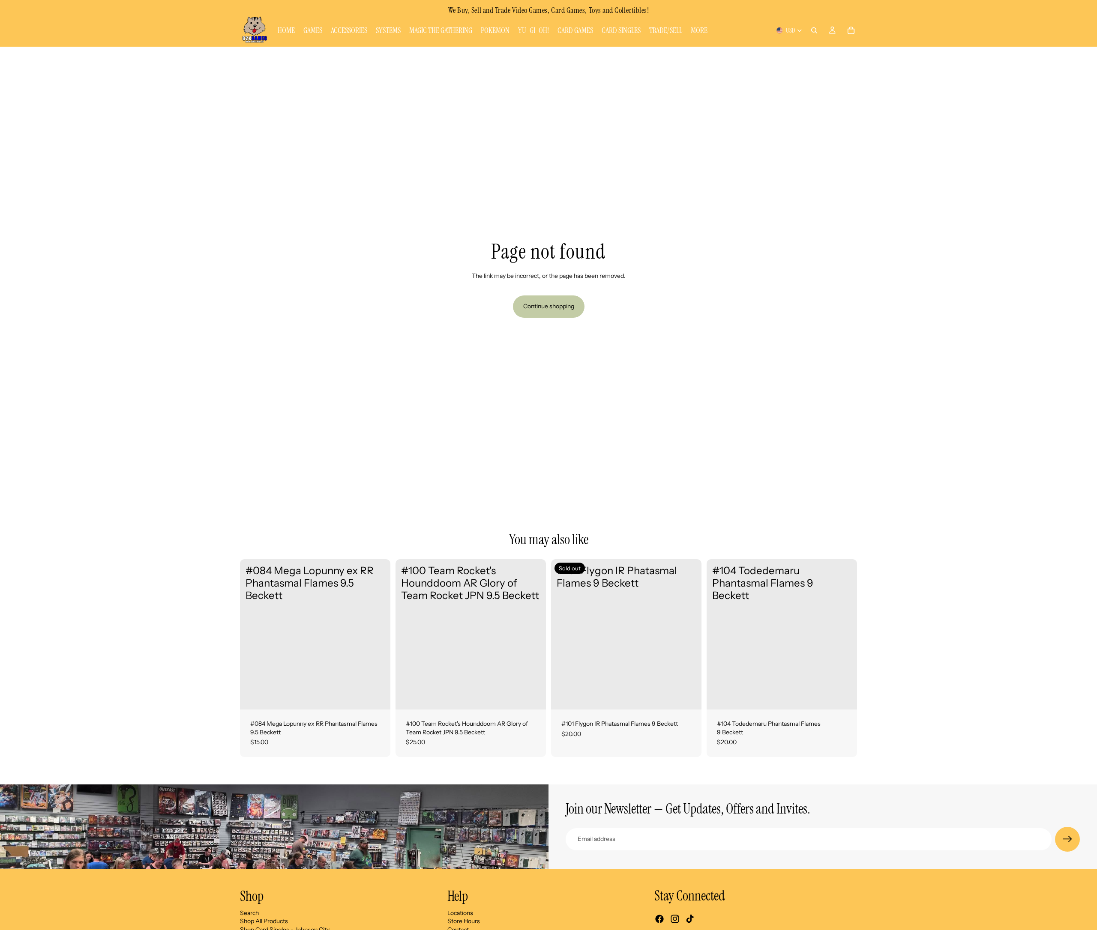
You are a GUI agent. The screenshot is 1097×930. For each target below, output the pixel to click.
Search (249, 913)
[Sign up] (1067, 839)
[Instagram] (675, 919)
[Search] (814, 30)
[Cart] (851, 30)
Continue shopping (548, 306)
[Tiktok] (690, 919)
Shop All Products (264, 921)
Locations (460, 913)
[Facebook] (659, 919)
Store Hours (463, 921)
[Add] (377, 696)
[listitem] (699, 30)
